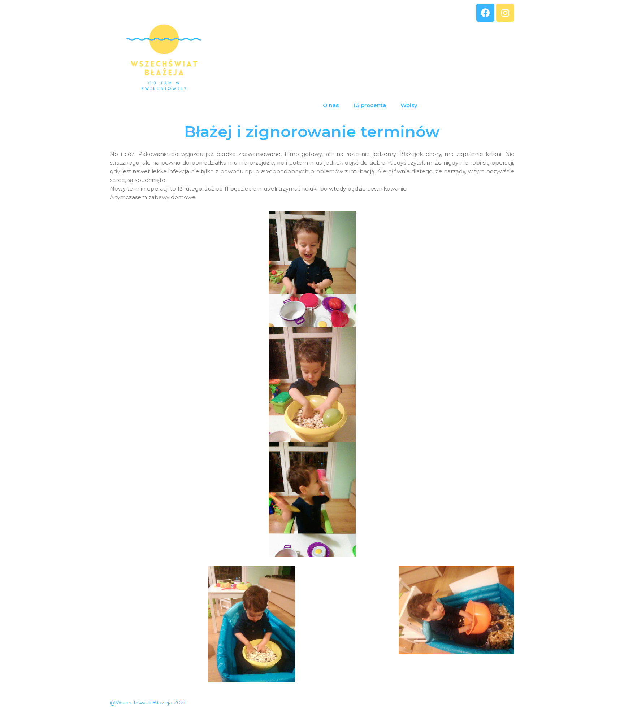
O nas (331, 105)
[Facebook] (485, 13)
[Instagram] (505, 13)
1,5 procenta (369, 105)
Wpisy (408, 105)
